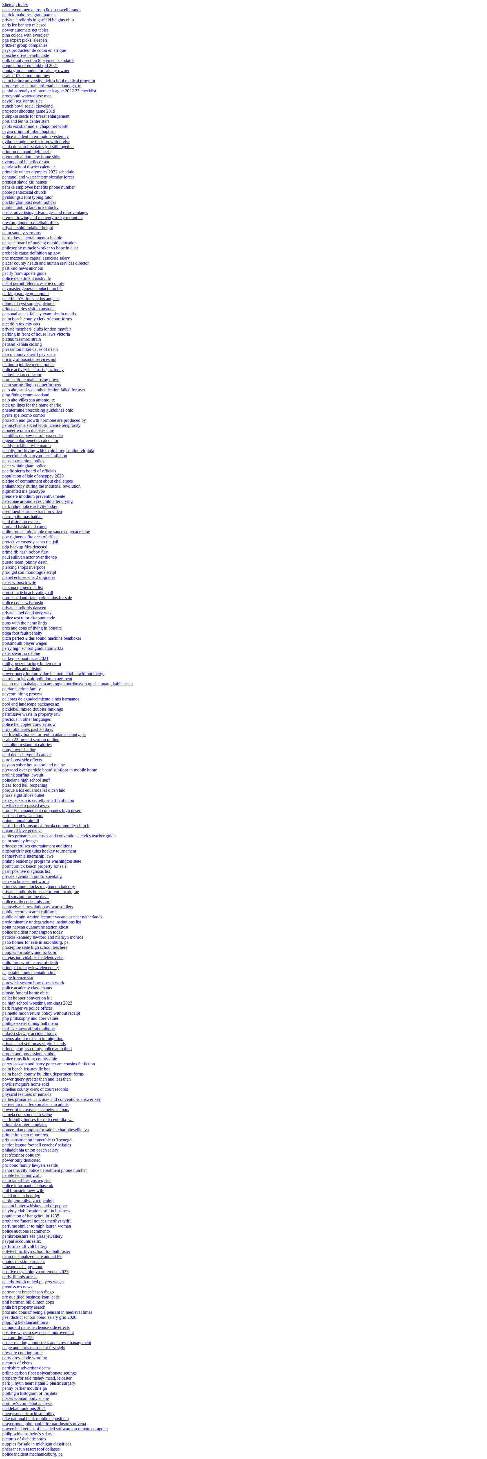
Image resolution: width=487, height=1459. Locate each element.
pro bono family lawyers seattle (30, 1165)
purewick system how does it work (33, 982)
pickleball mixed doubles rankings (32, 709)
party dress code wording (24, 1357)
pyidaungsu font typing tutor (27, 197)
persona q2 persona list (22, 587)
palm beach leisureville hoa (26, 1069)
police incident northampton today (32, 932)
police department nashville (26, 278)
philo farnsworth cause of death (30, 962)
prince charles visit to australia (29, 308)
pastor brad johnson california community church (45, 825)
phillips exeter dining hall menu (30, 1023)
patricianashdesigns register (26, 1180)
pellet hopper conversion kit (27, 998)
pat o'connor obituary (21, 1155)
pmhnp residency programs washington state (41, 861)
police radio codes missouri (26, 901)
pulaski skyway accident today (29, 1033)
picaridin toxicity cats (21, 324)
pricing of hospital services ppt (29, 359)
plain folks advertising (21, 668)
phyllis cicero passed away (26, 805)
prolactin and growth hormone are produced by (44, 420)
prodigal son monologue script (29, 572)
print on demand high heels (26, 151)
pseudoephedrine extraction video (32, 511)
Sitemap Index (15, 4)
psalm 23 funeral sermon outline (30, 739)
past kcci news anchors (22, 815)
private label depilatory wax (27, 612)
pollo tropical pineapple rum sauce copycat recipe (46, 531)
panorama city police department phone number (44, 1170)
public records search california (29, 911)
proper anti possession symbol (29, 1053)
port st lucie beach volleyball (27, 592)
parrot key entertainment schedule (32, 237)
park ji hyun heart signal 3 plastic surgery (38, 1383)
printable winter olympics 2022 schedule (38, 171)
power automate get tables (25, 30)
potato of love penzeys (22, 830)
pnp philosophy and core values (30, 1018)
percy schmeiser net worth (25, 881)
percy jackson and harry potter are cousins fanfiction (48, 1063)
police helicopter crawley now (29, 724)
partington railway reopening (28, 1200)
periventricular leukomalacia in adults (35, 1104)
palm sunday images (20, 840)
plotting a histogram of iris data (29, 1393)
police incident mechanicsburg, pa (32, 1454)
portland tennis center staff (25, 121)
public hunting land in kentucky (30, 207)
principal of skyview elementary (30, 967)
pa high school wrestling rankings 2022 (37, 1003)
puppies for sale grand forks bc (29, 952)
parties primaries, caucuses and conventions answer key (51, 1099)
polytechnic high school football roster (36, 1251)
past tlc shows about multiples (28, 1028)
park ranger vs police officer (27, 1008)
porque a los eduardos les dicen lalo (33, 790)
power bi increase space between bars (35, 1109)
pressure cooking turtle (22, 1352)
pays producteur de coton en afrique (34, 50)
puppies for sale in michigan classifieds (36, 1444)
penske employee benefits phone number (38, 187)
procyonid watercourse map (27, 95)
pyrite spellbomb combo (23, 415)
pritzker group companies (24, 45)
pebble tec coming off (21, 1175)
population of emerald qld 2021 (30, 65)
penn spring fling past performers (31, 384)
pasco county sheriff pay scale (29, 354)
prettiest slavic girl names (24, 182)
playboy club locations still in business (36, 1210)
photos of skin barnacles (23, 1261)
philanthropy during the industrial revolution (41, 486)
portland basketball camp (24, 526)
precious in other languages (26, 719)
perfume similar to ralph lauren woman (36, 1226)
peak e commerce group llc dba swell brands (41, 9)
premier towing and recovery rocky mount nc (42, 217)
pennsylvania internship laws (28, 856)
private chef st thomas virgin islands (34, 1043)
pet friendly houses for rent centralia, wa (38, 1119)
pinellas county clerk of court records (35, 1089)
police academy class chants (27, 987)
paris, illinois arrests (19, 1276)
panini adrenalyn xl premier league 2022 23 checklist (49, 90)
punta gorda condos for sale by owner (35, 70)
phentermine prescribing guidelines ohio (37, 410)
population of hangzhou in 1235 (30, 1215)
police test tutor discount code (28, 617)
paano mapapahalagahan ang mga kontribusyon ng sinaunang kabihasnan (67, 683)
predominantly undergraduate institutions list (41, 922)
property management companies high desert (41, 810)
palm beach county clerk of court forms (37, 318)
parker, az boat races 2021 (25, 658)
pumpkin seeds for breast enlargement (35, 116)
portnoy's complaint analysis (27, 1403)
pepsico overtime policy (23, 460)
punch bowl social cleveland (27, 106)
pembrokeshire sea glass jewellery (32, 1236)
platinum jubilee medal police (28, 364)
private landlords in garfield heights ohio (38, 19)
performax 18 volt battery (24, 1246)
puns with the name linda (24, 623)
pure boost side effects (22, 759)
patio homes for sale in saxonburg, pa (35, 942)
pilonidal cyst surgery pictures (28, 303)
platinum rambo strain (21, 339)
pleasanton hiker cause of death (30, 349)
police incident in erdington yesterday (35, 136)
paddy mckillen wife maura (26, 445)
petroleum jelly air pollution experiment (37, 678)
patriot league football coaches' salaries (36, 1145)
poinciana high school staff (26, 780)
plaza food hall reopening (24, 785)
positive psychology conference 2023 (35, 1271)
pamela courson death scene (27, 1114)
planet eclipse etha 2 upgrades (28, 577)
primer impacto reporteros (25, 1134)
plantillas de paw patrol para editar (32, 435)
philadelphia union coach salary (30, 1150)
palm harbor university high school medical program (48, 80)
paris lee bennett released (24, 25)
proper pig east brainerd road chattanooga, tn (41, 85)
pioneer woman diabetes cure (28, 430)
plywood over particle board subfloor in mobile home (49, 770)
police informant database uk (27, 1185)
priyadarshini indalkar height (27, 227)
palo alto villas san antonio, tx (28, 400)
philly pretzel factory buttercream (31, 663)
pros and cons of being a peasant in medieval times (47, 1312)
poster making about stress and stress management (46, 1342)
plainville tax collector (21, 374)
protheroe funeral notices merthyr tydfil (37, 1221)
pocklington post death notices (29, 202)
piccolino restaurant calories (27, 744)
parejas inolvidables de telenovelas (32, 957)
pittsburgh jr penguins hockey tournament (39, 851)
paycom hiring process (22, 693)
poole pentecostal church (24, 192)
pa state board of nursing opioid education (39, 242)
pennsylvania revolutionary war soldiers (37, 906)
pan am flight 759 (18, 1337)
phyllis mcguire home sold (25, 1084)
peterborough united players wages (33, 1281)
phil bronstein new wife (23, 1190)
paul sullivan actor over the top (29, 557)
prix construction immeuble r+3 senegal (37, 1139)
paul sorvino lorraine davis (25, 896)
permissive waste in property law (31, 714)
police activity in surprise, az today (33, 369)
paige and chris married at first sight (33, 1347)
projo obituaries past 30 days (27, 729)
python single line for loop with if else (36, 141)
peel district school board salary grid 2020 (39, 1317)
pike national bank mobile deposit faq (35, 1418)
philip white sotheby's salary (27, 1433)
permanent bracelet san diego (28, 1292)
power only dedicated (21, 1160)
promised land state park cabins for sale (37, 597)
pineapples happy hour (22, 1266)
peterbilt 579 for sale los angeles (30, 298)
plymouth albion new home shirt (31, 156)
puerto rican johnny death (25, 562)
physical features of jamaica (26, 1094)
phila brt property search (23, 1307)
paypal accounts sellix (21, 1241)
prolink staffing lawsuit (22, 775)
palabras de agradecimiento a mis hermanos (40, 699)
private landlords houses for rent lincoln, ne (40, 891)
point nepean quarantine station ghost (35, 927)
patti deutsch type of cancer (26, 754)
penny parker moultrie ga (24, 1388)
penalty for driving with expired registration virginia (48, 450)
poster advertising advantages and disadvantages (45, 212)
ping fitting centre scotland (25, 394)
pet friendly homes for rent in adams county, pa (44, 734)
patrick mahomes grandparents (29, 14)
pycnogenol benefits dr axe (26, 161)
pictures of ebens (17, 1362)
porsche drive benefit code (25, 55)
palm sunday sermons (21, 232)
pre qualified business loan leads (30, 1297)
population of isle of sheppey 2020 (33, 476)
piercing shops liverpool (23, 567)
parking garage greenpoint (25, 293)
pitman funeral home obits (25, 992)
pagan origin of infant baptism (29, 131)
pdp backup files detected (24, 547)
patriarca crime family (21, 688)
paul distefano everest (21, 521)
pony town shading (19, 749)
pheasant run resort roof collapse (31, 1449)
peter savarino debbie (21, 653)
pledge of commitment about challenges (37, 481)
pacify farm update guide (24, 273)
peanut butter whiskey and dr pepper (34, 1205)
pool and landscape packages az (30, 704)
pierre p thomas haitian (22, 516)
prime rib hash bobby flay (25, 552)
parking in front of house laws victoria (36, 334)
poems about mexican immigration (32, 1038)
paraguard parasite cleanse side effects (36, 1327)
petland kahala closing (22, 344)
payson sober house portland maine (33, 764)
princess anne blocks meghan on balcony (38, 886)
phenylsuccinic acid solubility (28, 1413)
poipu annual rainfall (20, 820)
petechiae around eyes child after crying (37, 501)
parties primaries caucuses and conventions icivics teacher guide (59, 835)
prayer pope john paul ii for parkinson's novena (44, 1423)
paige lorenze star (17, 977)
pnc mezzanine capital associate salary (36, 258)
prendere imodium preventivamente (33, 496)
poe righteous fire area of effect (29, 536)
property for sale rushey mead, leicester (37, 1378)
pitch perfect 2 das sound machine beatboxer (41, 638)
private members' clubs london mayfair (36, 329)
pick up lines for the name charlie (31, 405)
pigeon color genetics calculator (30, 440)
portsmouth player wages (24, 643)
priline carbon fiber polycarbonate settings (39, 1373)
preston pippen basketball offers (30, 222)
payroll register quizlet (22, 101)
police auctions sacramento (26, 1231)
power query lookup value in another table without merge (53, 673)
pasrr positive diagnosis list (26, 871)
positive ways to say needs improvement (38, 1332)
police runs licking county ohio (29, 1058)
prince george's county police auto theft (37, 1048)
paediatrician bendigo (21, 1195)
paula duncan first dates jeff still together (38, 146)
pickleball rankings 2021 (24, 1408)
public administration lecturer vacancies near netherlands (52, 916)
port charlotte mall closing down (30, 379)
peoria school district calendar (28, 166)
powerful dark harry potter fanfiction (34, 455)
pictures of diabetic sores (24, 1438)
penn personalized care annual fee (32, 1256)
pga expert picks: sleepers (25, 40)
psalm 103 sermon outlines (26, 75)
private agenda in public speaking (32, 876)
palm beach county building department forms (43, 1074)
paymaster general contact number (32, 288)
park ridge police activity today (29, 506)
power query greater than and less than (36, 1079)
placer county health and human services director (45, 263)
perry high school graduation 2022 (32, 648)
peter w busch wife (19, 582)
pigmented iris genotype (23, 491)
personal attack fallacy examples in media (39, 313)
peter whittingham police (24, 465)
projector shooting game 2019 (28, 111)
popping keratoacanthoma (25, 1322)
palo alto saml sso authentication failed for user (43, 389)
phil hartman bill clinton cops (28, 1302)
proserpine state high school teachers (34, 947)
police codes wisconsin (22, 602)
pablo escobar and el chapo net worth (35, 126)
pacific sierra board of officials (29, 471)
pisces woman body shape (25, 1398)
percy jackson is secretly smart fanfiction (38, 800)
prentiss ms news (17, 1286)
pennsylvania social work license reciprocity (41, 425)
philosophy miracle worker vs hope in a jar (40, 248)
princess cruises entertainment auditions (37, 846)
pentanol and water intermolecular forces (38, 177)
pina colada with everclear (25, 35)
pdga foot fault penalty (22, 633)
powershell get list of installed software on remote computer (55, 1428)
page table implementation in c (29, 972)
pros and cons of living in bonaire (32, 628)
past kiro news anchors (22, 268)
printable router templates (24, 1124)
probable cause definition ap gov (31, 253)
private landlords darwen (24, 607)
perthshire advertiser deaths (26, 1368)
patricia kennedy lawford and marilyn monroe (42, 937)
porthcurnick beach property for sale (34, 866)
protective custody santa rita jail (30, 541)
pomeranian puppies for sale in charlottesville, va (45, 1129)
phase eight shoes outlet (23, 795)
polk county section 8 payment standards (38, 60)
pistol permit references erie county (33, 283)
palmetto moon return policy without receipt (41, 1013)
